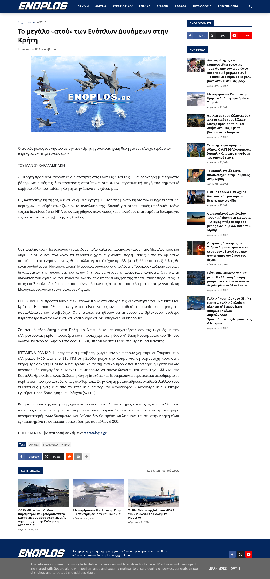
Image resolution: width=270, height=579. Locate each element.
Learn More (217, 568)
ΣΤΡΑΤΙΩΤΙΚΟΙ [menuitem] (123, 6)
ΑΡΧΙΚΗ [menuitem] (83, 6)
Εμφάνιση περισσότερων (163, 470)
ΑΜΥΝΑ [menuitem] (100, 6)
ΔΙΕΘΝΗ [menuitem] (162, 6)
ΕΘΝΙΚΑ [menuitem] (144, 6)
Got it (235, 568)
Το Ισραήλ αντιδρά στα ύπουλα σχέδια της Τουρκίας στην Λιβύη (228, 175)
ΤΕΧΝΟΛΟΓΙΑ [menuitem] (202, 6)
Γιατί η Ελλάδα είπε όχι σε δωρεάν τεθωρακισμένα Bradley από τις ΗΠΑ (226, 196)
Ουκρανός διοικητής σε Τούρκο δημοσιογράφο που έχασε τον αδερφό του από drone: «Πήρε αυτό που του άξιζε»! (227, 251)
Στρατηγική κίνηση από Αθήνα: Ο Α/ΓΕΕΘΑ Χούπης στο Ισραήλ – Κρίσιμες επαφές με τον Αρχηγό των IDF (229, 151)
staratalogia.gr (95, 433)
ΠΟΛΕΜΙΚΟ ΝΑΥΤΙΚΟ (56, 444)
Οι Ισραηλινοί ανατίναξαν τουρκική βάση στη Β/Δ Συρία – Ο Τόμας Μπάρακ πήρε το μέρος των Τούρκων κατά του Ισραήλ (229, 222)
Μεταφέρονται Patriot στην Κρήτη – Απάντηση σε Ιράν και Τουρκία (98, 512)
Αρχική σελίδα (26, 22)
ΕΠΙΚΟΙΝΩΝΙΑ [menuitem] (228, 6)
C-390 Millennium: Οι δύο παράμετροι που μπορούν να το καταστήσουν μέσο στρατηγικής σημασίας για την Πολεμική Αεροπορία (42, 517)
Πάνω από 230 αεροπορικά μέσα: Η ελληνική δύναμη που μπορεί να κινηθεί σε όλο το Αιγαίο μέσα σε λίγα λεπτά (229, 279)
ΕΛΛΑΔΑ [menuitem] (180, 6)
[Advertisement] (94, 235)
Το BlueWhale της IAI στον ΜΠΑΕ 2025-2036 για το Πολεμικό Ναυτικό (151, 513)
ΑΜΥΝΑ (41, 22)
